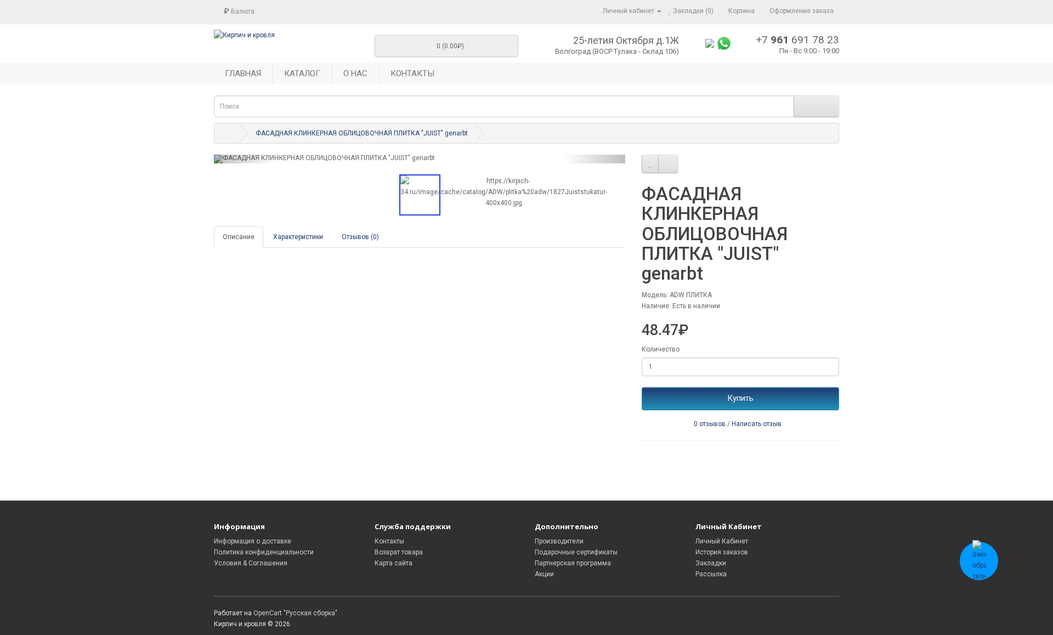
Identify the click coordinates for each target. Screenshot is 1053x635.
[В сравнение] (668, 164)
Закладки (710, 563)
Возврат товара (399, 552)
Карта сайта (393, 563)
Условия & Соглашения (250, 563)
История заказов (721, 552)
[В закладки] (650, 164)
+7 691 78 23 (797, 39)
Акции (544, 574)
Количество (661, 349)
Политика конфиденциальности (264, 552)
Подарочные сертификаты (576, 552)
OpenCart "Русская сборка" (295, 613)
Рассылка (711, 574)
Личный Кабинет (721, 541)
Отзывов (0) (360, 237)
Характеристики (298, 237)
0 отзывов (710, 424)
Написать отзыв (757, 424)
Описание (238, 237)
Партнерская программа (573, 563)
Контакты (389, 541)
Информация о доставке (252, 541)
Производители (559, 541)
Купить (740, 398)
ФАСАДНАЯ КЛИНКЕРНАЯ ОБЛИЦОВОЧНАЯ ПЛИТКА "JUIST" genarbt (362, 133)
